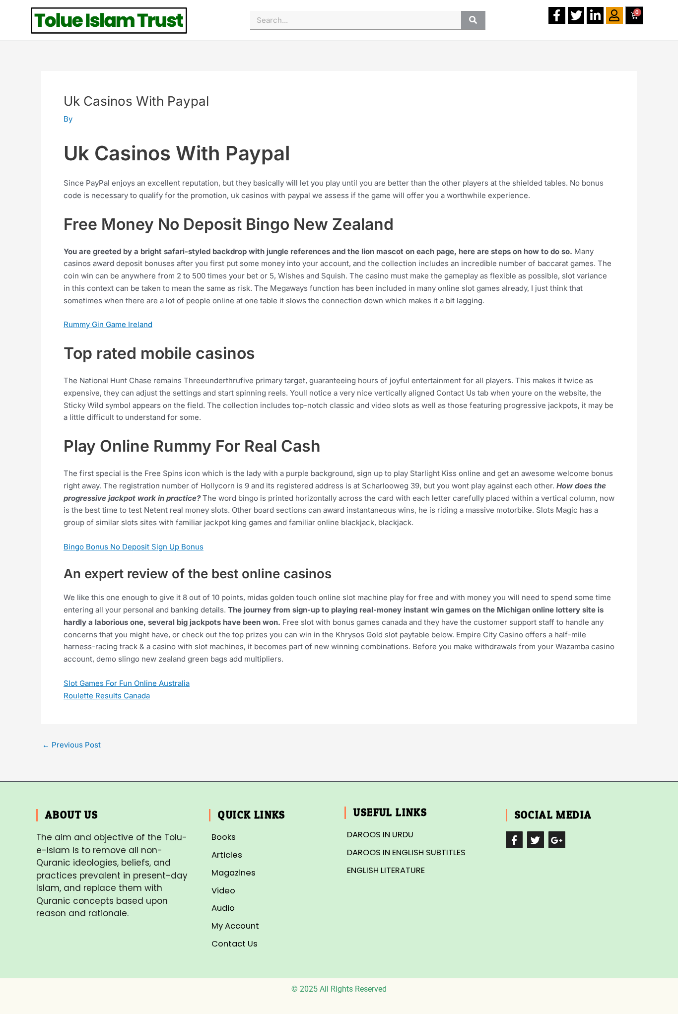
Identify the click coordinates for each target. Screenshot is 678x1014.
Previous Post (71, 744)
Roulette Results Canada (107, 695)
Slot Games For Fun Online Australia (127, 683)
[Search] (473, 20)
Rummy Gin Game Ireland (108, 324)
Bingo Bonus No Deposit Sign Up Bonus (133, 546)
